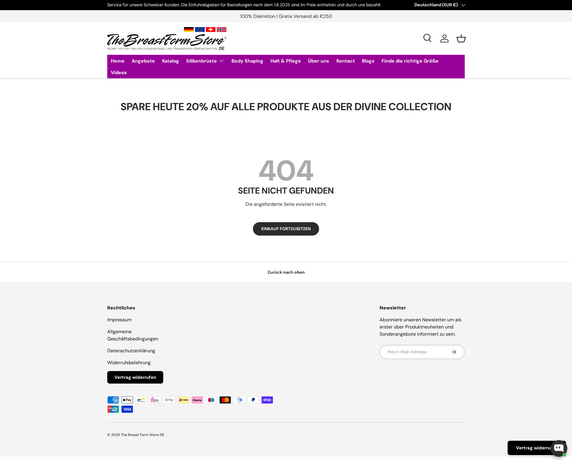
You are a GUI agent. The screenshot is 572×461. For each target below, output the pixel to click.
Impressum (119, 320)
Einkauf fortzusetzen (286, 228)
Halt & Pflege (286, 61)
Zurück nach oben (286, 272)
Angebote (143, 61)
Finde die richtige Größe (410, 61)
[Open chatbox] (559, 448)
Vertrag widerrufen (135, 377)
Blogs (368, 61)
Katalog (170, 61)
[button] (461, 38)
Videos (119, 72)
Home (118, 61)
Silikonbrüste (201, 61)
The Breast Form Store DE (142, 434)
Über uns (318, 61)
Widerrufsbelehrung (129, 362)
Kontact (345, 61)
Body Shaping (247, 61)
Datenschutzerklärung (131, 351)
